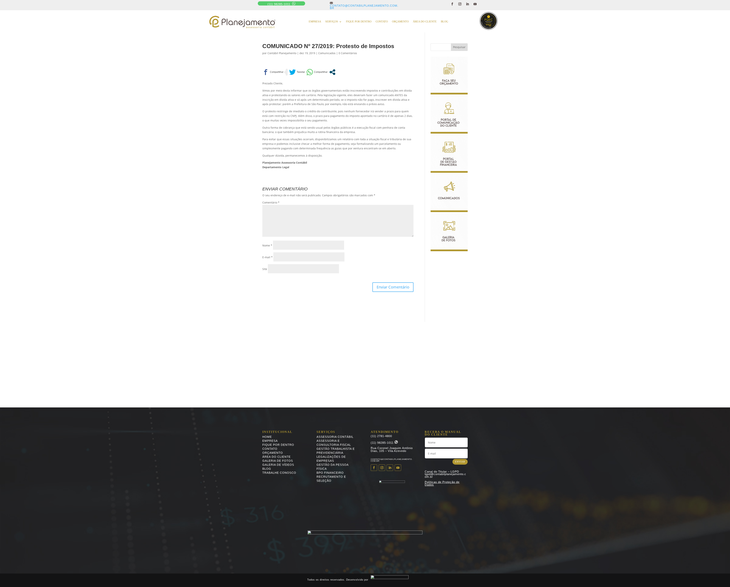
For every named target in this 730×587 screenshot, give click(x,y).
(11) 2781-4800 (381, 436)
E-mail (267, 257)
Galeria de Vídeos (278, 464)
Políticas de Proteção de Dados (442, 483)
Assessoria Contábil (335, 436)
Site (264, 269)
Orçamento (400, 21)
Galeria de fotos (277, 460)
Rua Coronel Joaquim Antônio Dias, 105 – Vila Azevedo (392, 449)
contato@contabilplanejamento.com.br (364, 5)
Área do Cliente (425, 21)
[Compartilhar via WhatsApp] (317, 72)
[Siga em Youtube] (475, 4)
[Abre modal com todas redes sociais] (332, 72)
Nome (267, 245)
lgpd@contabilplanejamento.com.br (445, 475)
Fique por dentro (358, 21)
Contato (382, 21)
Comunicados (327, 53)
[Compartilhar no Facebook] (272, 72)
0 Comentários (348, 53)
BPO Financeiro (330, 472)
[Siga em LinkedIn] (467, 4)
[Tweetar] (297, 72)
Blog (444, 21)
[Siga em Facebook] (452, 4)
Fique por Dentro (278, 444)
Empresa (315, 21)
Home (267, 436)
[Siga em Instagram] (460, 4)
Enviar (460, 461)
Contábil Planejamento (281, 53)
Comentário (270, 202)
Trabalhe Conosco (279, 472)
